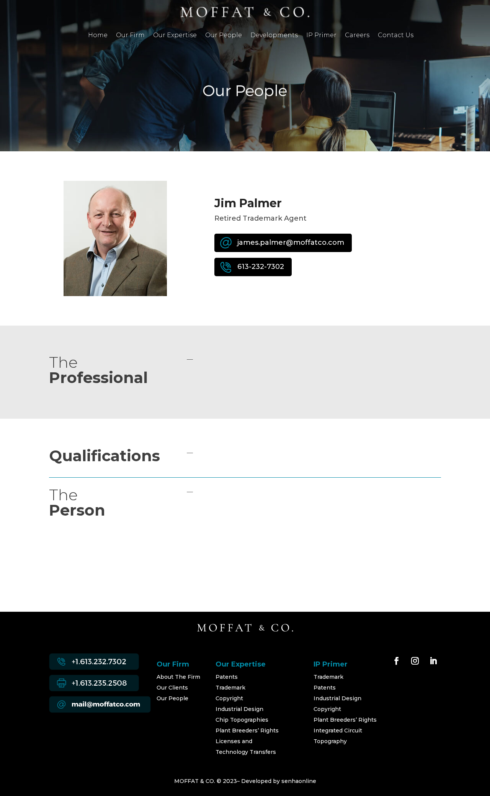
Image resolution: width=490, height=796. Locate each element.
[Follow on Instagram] (415, 660)
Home (98, 36)
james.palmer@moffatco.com (290, 242)
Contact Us (395, 36)
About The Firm (178, 676)
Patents (227, 676)
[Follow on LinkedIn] (433, 660)
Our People (223, 36)
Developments (274, 36)
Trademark (230, 687)
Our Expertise (175, 36)
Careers (357, 36)
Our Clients (172, 687)
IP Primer (321, 36)
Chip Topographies (242, 719)
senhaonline (298, 781)
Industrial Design (239, 709)
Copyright (229, 698)
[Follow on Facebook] (396, 660)
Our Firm (130, 36)
